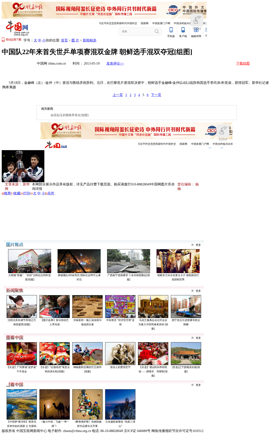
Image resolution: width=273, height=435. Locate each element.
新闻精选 (89, 40)
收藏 (16, 193)
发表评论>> (115, 63)
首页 (64, 40)
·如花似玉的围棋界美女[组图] (69, 115)
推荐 (7, 193)
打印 (26, 193)
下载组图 (243, 63)
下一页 (156, 95)
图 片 (75, 40)
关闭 (50, 193)
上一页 (118, 95)
